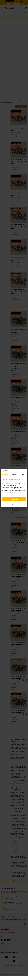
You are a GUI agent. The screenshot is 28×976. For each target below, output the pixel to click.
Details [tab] (14, 474)
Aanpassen (13, 504)
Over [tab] (23, 474)
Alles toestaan (14, 499)
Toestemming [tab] (5, 474)
